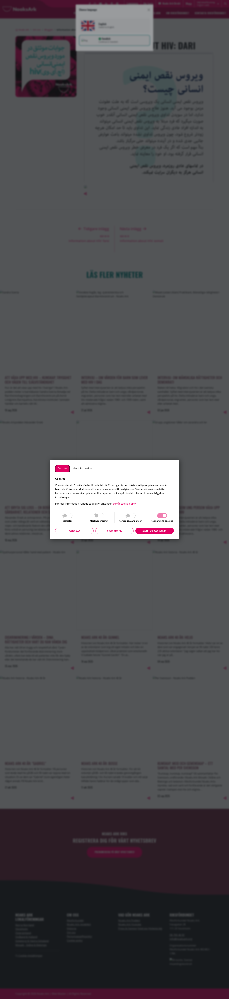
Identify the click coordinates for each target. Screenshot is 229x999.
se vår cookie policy (124, 503)
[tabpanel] (114, 491)
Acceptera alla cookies (155, 530)
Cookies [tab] (62, 468)
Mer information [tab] (82, 468)
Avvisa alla (74, 530)
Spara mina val (114, 530)
